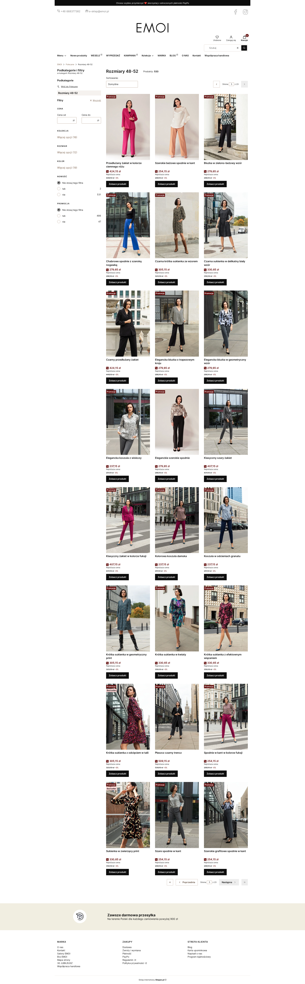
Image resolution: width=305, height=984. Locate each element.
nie (63, 194)
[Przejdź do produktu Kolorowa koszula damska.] (177, 520)
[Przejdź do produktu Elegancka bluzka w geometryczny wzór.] (226, 323)
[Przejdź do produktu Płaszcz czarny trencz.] (177, 717)
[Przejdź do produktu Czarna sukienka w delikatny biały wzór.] (226, 225)
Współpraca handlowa (68, 966)
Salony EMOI (63, 953)
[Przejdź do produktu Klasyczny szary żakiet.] (226, 422)
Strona (225, 84)
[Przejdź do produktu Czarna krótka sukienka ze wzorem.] (177, 225)
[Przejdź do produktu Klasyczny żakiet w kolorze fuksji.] (128, 520)
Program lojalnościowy (199, 956)
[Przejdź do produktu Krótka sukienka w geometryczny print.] (128, 618)
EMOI (59, 64)
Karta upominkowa (197, 950)
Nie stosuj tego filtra (72, 182)
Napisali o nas (195, 953)
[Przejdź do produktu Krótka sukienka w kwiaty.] (177, 618)
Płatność (126, 953)
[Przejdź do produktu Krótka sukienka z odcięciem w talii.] (128, 717)
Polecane (70, 64)
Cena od (61, 115)
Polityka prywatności (133, 963)
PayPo (125, 956)
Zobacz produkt (117, 184)
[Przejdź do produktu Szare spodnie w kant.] (177, 815)
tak (64, 188)
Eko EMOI (62, 956)
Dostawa (127, 947)
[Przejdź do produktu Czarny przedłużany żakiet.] (128, 323)
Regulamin (128, 960)
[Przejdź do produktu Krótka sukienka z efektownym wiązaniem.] (226, 618)
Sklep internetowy (151, 980)
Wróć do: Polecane (69, 86)
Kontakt (61, 950)
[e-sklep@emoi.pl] (86, 11)
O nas (60, 947)
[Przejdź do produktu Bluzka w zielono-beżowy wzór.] (226, 127)
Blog (190, 947)
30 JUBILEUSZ (65, 963)
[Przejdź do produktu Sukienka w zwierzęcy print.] (128, 815)
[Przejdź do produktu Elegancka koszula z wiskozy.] (128, 422)
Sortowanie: (112, 78)
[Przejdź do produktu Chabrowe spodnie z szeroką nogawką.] (128, 225)
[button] (244, 48)
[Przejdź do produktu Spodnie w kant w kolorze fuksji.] (226, 717)
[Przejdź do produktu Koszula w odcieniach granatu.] (226, 520)
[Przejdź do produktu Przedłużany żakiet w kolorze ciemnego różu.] (128, 127)
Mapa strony (63, 960)
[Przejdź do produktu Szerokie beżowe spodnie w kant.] (177, 127)
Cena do (86, 115)
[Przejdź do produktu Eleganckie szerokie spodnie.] (177, 422)
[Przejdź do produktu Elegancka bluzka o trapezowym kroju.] (177, 323)
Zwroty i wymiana (131, 950)
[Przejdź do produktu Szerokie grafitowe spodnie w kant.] (226, 815)
